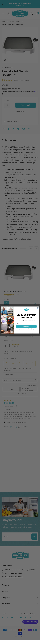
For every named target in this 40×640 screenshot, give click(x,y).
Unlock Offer (26, 326)
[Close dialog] (38, 308)
